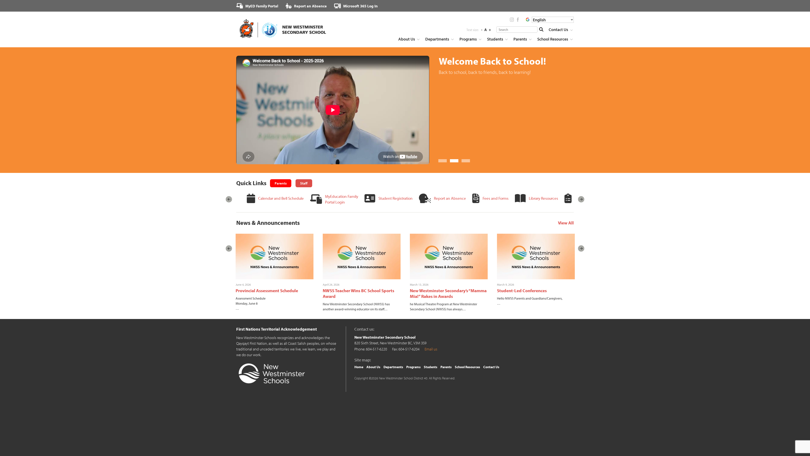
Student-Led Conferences (522, 290)
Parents (520, 39)
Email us (431, 349)
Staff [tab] (304, 183)
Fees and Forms (496, 198)
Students (495, 39)
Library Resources (543, 198)
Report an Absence (310, 6)
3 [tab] (466, 160)
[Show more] (571, 29)
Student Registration (395, 198)
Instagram (512, 20)
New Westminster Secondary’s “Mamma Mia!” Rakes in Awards (448, 293)
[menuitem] (257, 6)
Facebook (518, 20)
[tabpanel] (405, 110)
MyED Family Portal (261, 6)
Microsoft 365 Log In (360, 6)
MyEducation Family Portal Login (341, 199)
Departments (437, 39)
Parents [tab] (281, 183)
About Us (406, 39)
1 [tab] (442, 160)
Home (358, 367)
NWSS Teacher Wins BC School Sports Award (358, 293)
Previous (229, 199)
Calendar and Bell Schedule (281, 198)
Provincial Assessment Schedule (267, 290)
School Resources (552, 39)
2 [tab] (454, 160)
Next (581, 199)
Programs (468, 39)
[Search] (541, 29)
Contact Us (558, 29)
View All (566, 222)
